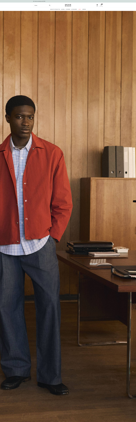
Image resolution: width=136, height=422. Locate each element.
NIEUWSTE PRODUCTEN (55, 9)
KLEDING (63, 9)
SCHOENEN (68, 9)
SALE (80, 9)
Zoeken (49, 5)
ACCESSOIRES (74, 9)
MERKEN (84, 9)
